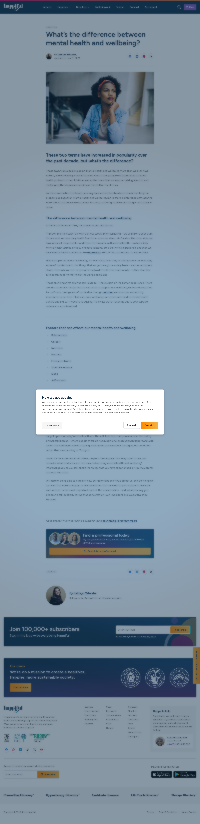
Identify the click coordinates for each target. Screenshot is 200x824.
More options (52, 425)
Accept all (149, 425)
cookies (54, 402)
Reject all (131, 425)
